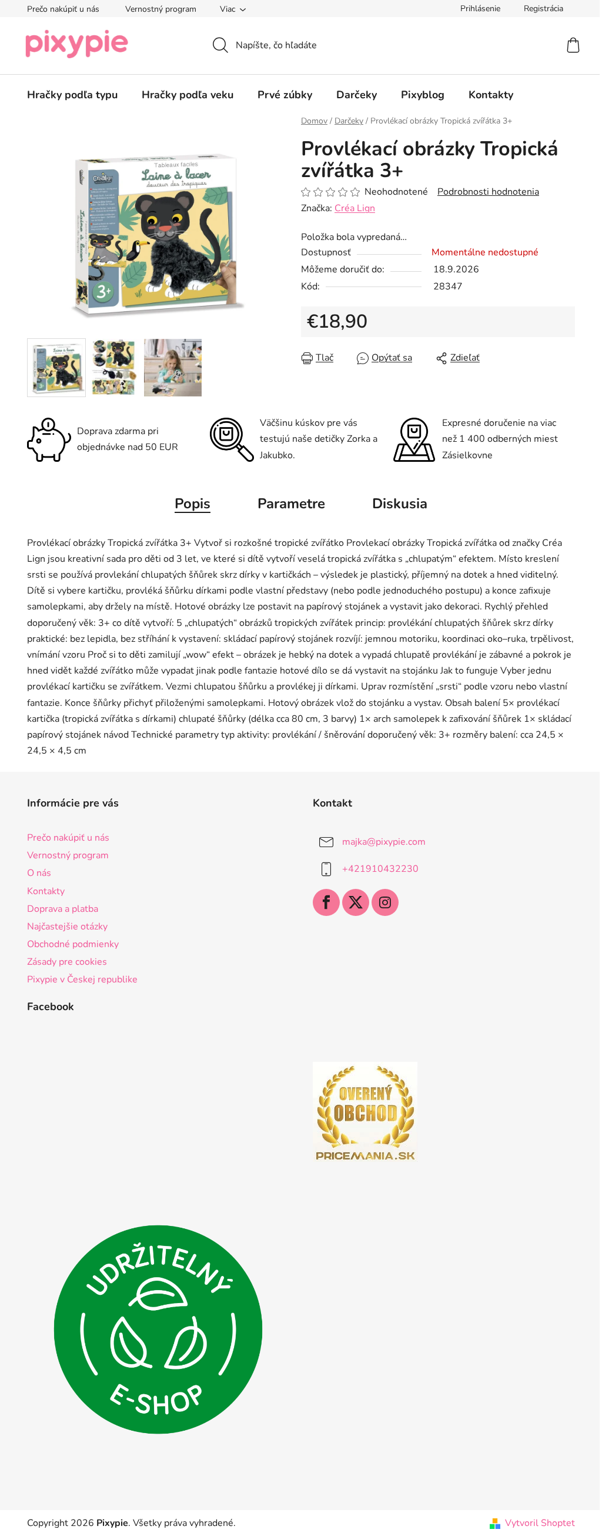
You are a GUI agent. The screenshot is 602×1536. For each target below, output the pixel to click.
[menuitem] (72, 95)
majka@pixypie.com (384, 841)
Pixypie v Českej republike (82, 979)
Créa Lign (355, 208)
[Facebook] (326, 902)
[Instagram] (385, 902)
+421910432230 (380, 868)
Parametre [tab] (291, 503)
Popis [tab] (192, 503)
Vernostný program (160, 9)
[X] (355, 902)
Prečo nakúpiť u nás (63, 9)
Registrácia (543, 8)
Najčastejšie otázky (67, 926)
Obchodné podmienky (73, 944)
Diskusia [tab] (399, 503)
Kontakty (46, 891)
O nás (39, 873)
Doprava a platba (62, 908)
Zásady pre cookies (67, 961)
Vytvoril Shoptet (540, 1523)
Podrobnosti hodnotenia (488, 191)
